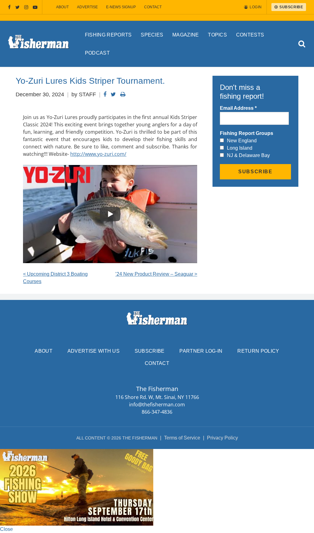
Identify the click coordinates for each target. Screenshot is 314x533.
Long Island (239, 148)
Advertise (87, 7)
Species (152, 34)
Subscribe (150, 351)
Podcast (97, 53)
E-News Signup (121, 7)
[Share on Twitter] (113, 94)
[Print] (122, 94)
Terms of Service (182, 437)
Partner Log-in (200, 351)
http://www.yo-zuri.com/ (98, 154)
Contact (153, 7)
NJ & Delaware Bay (248, 155)
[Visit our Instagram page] (26, 7)
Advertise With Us (93, 351)
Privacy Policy (222, 437)
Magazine (185, 34)
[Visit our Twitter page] (17, 7)
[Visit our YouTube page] (35, 7)
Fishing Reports (108, 34)
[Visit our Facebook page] (9, 7)
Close (6, 529)
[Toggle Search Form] (302, 44)
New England (242, 140)
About (62, 7)
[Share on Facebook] (104, 94)
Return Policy (258, 351)
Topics (217, 34)
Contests (250, 34)
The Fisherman (38, 44)
